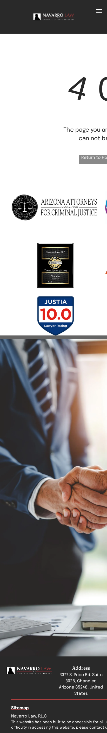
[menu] (99, 11)
